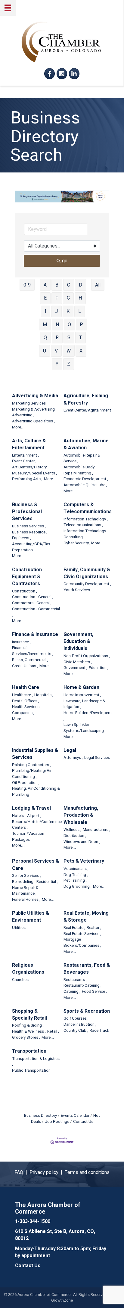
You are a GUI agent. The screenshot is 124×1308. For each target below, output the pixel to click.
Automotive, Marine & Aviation (86, 444)
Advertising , (23, 415)
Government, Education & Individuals (78, 641)
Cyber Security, (77, 543)
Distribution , (75, 836)
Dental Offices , (25, 701)
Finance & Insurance (35, 634)
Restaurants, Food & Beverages (87, 969)
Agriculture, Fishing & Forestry (86, 399)
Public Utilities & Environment (30, 917)
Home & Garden (81, 687)
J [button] (56, 311)
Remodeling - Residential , (35, 882)
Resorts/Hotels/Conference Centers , (37, 825)
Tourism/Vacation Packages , (28, 837)
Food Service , (94, 992)
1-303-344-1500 (32, 1221)
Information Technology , (86, 519)
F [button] (56, 298)
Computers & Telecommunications (88, 508)
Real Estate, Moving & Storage (86, 917)
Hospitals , (43, 695)
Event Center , (24, 461)
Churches (20, 980)
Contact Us (83, 1122)
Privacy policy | (47, 1172)
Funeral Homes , (26, 900)
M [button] (45, 324)
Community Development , (87, 584)
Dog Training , (76, 875)
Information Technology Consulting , (85, 534)
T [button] (80, 337)
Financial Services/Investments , (32, 651)
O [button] (69, 324)
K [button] (68, 311)
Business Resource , (29, 532)
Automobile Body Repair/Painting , (79, 470)
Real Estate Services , (82, 934)
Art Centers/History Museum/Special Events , (34, 470)
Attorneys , (73, 758)
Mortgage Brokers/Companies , (82, 943)
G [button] (68, 298)
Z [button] (68, 364)
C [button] (68, 285)
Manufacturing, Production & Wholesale (81, 815)
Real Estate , (74, 928)
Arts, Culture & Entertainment (29, 444)
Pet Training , (75, 880)
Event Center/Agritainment (87, 410)
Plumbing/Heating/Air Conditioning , (31, 774)
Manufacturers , (96, 830)
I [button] (45, 311)
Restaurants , (75, 980)
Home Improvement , (82, 695)
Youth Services (77, 590)
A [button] (45, 285)
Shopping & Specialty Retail (29, 1015)
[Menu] (8, 8)
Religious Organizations (28, 969)
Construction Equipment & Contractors (27, 576)
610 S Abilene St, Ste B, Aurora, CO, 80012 (55, 1235)
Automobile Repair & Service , (82, 458)
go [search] (64, 260)
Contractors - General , (31, 603)
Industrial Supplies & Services (35, 754)
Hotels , (19, 816)
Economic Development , (86, 479)
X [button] (80, 351)
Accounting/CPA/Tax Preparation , (31, 547)
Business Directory (40, 1116)
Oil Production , (25, 783)
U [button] (44, 351)
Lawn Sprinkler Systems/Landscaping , (85, 728)
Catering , (72, 992)
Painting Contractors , (31, 765)
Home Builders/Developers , (87, 716)
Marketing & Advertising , (34, 409)
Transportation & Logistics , (36, 1062)
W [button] (69, 351)
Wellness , (72, 830)
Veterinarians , (76, 869)
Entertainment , (25, 455)
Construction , (24, 591)
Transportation (29, 1051)
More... (18, 427)
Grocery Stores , (26, 1038)
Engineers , (21, 538)
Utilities (19, 928)
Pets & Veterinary (84, 861)
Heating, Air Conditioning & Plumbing (36, 792)
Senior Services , (26, 876)
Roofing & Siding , (28, 1025)
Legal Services (97, 758)
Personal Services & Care (35, 865)
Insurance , (21, 642)
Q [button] (45, 337)
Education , (98, 668)
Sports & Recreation (87, 1011)
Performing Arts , (27, 479)
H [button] (80, 298)
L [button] (79, 311)
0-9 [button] (27, 285)
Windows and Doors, (82, 842)
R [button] (57, 337)
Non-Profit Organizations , (87, 656)
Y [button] (57, 364)
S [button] (68, 337)
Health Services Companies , (25, 710)
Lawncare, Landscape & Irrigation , (84, 704)
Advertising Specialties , (33, 421)
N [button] (57, 324)
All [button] (98, 285)
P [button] (81, 324)
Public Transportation (31, 1071)
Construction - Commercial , (36, 612)
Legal (70, 750)
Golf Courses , (76, 1018)
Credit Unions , (25, 666)
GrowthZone (62, 1300)
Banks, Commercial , (30, 660)
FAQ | (21, 1172)
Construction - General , (32, 597)
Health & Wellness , (29, 1031)
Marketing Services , (30, 403)
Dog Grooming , (77, 887)
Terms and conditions (87, 1172)
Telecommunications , (83, 525)
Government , (75, 668)
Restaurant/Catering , (82, 985)
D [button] (80, 285)
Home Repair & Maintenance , (25, 891)
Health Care (25, 687)
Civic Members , (78, 662)
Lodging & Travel (31, 808)
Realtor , (94, 928)
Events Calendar (75, 1116)
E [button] (45, 298)
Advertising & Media (35, 395)
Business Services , (29, 526)
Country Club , (76, 1031)
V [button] (56, 351)
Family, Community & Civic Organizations (87, 573)
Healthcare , (22, 695)
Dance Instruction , (80, 1025)
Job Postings (57, 1122)
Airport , (34, 816)
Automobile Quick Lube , (85, 485)
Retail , (53, 1031)
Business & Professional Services (27, 511)
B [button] (56, 285)
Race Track (99, 1031)
